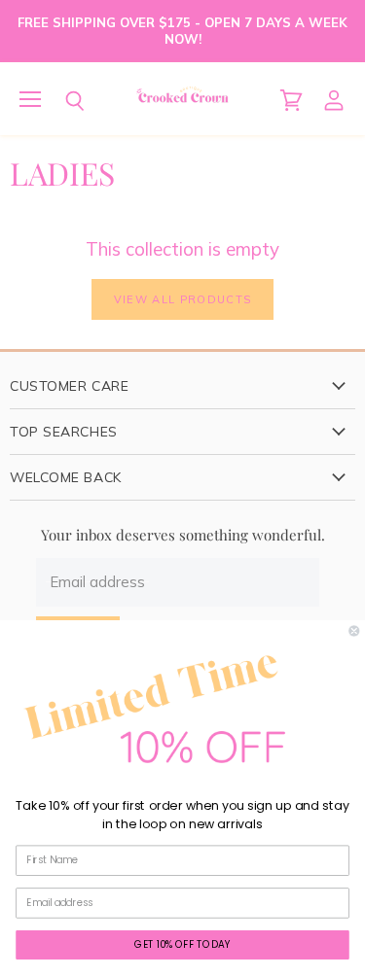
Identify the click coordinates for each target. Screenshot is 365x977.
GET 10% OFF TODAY (182, 944)
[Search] (60, 101)
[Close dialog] (354, 630)
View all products (182, 299)
